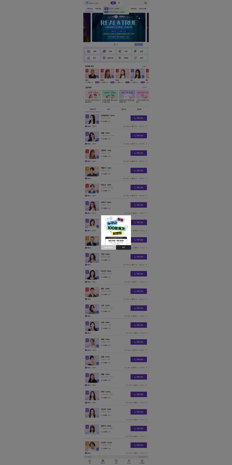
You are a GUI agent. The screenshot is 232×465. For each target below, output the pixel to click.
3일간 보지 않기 (108, 247)
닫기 (123, 247)
